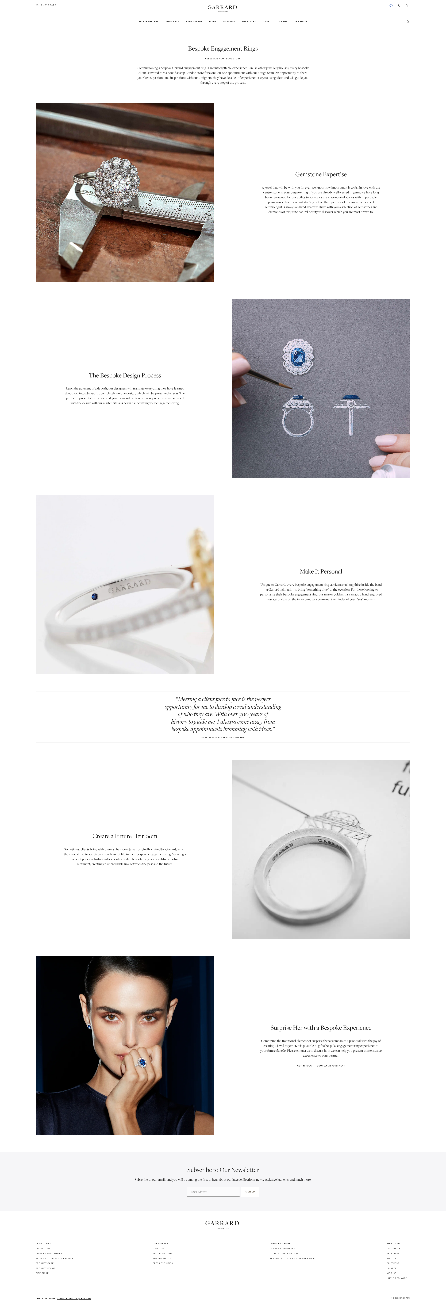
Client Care (48, 5)
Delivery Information (284, 1253)
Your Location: (64, 1298)
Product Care (45, 1263)
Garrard (404, 1298)
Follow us (393, 1243)
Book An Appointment (50, 1253)
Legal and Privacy (282, 1243)
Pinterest (393, 1263)
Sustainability (162, 1258)
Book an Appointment (331, 1066)
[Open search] (408, 21)
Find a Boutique (163, 1253)
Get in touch (305, 1066)
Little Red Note (397, 1278)
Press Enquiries (163, 1263)
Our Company (161, 1243)
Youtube (392, 1258)
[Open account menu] (399, 6)
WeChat (392, 1273)
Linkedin (392, 1268)
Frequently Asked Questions (54, 1258)
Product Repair (46, 1268)
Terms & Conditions (282, 1248)
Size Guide (42, 1273)
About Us (158, 1248)
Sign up (250, 1192)
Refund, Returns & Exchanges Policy (293, 1258)
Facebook (393, 1253)
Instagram (394, 1248)
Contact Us (43, 1248)
